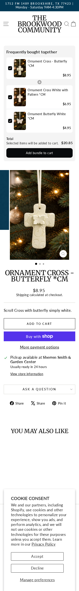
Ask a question (39, 389)
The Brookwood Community (40, 24)
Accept (37, 556)
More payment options (39, 347)
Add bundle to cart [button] (39, 153)
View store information (26, 374)
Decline (37, 568)
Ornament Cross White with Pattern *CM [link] (48, 92)
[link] (20, 68)
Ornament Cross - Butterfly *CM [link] (47, 63)
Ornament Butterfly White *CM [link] (47, 116)
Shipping (22, 295)
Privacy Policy (44, 544)
